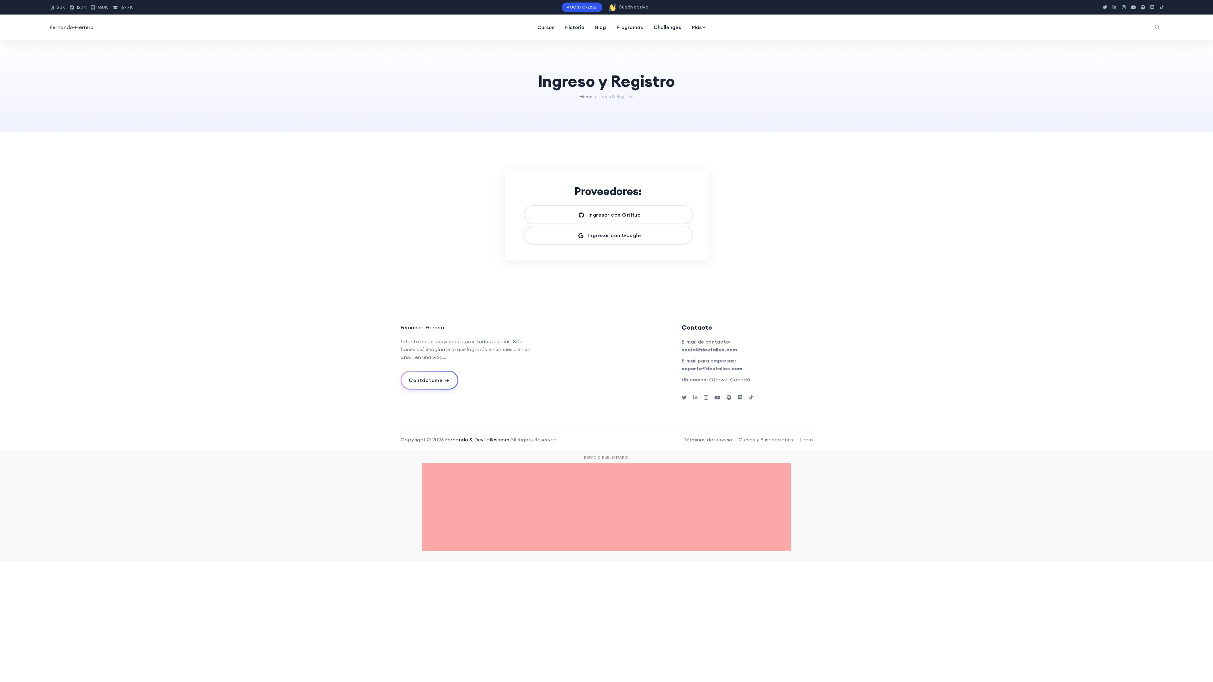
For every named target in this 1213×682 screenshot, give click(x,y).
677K (127, 7)
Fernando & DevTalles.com (477, 439)
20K (61, 7)
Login (806, 439)
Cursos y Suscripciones (766, 439)
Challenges (667, 27)
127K (82, 7)
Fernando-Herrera (72, 27)
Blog (600, 27)
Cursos (545, 27)
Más (697, 27)
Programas (630, 27)
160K (103, 7)
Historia (574, 27)
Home (585, 96)
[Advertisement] (606, 507)
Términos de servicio (708, 439)
